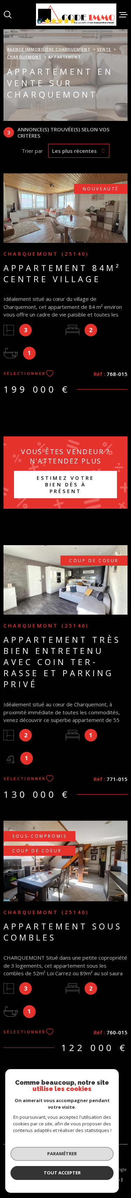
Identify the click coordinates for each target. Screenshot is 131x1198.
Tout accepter (62, 1173)
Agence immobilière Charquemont (48, 49)
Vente (104, 49)
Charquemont (24, 56)
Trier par (32, 151)
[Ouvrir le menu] (123, 14)
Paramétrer (62, 1153)
